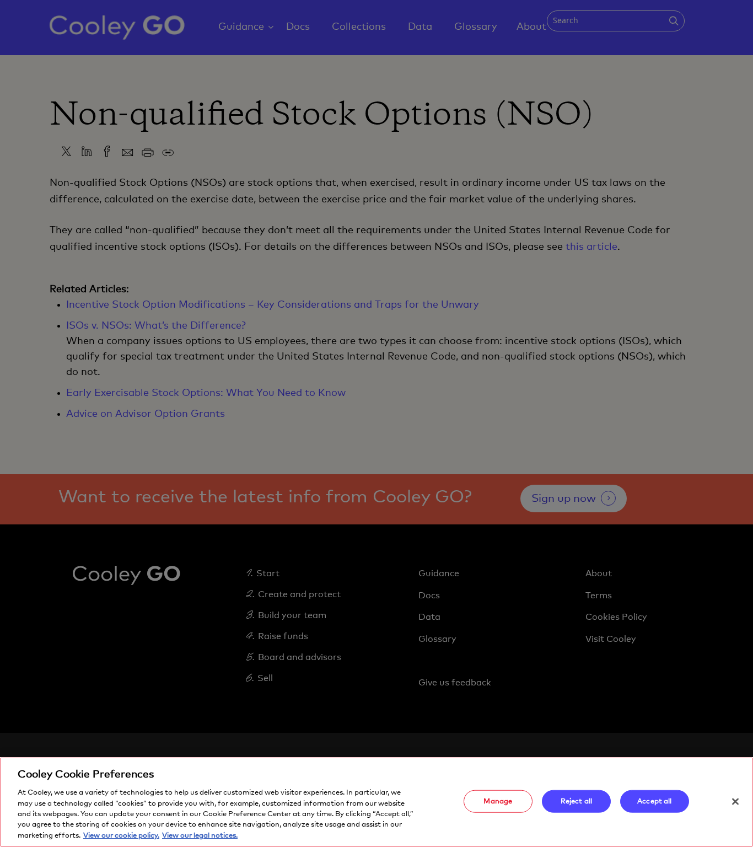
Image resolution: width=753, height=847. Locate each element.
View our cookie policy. (121, 835)
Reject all (576, 801)
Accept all (654, 801)
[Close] (735, 801)
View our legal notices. (200, 835)
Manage (497, 801)
